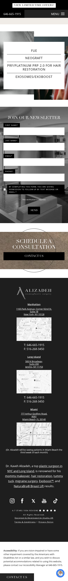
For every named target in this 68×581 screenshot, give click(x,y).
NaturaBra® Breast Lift (29, 486)
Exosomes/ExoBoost (34, 77)
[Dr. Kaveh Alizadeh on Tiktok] (55, 501)
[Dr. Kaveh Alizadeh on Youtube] (44, 501)
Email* (8, 156)
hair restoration (41, 476)
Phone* (9, 171)
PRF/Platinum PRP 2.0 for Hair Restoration (34, 67)
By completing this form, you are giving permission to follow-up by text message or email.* (33, 189)
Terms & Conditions (25, 522)
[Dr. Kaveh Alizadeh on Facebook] (22, 501)
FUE (34, 50)
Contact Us (34, 256)
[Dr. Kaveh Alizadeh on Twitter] (33, 501)
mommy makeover (17, 476)
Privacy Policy (46, 522)
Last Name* (11, 140)
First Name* (11, 125)
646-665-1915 (12, 14)
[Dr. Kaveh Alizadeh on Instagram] (12, 501)
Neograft (34, 58)
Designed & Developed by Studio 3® (34, 518)
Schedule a (34, 244)
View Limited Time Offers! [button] (34, 5)
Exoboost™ (46, 481)
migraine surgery (26, 481)
